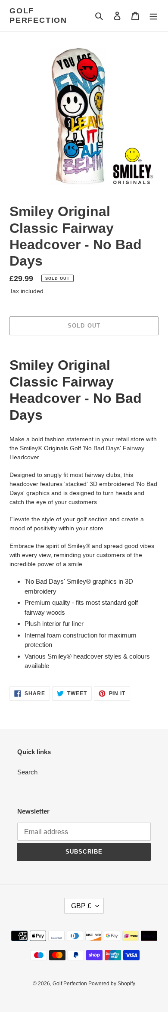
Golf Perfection (38, 15)
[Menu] (153, 15)
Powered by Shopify (111, 984)
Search (27, 772)
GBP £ (81, 906)
